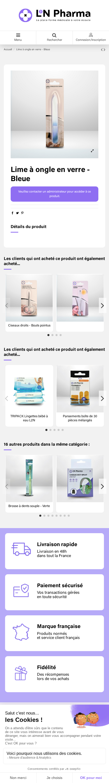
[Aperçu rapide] (29, 320)
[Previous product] (102, 50)
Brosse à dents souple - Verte (29, 506)
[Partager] (12, 213)
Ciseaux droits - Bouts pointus (29, 325)
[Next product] (104, 50)
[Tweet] (17, 213)
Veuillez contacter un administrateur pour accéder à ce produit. (54, 194)
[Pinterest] (22, 213)
